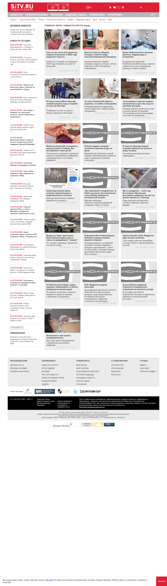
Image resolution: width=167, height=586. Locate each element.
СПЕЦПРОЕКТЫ (83, 361)
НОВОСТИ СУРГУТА (50, 365)
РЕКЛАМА (57, 14)
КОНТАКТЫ (116, 375)
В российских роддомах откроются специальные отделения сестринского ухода (138, 287)
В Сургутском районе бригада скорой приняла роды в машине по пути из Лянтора (62, 103)
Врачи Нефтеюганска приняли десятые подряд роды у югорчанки (138, 54)
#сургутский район (27, 20)
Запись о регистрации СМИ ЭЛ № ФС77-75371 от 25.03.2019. (86, 412)
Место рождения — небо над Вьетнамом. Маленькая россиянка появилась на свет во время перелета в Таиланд (139, 194)
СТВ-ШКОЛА (81, 384)
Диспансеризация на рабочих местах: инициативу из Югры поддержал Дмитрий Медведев (22, 142)
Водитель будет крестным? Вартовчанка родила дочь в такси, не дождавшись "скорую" (62, 238)
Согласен (161, 581)
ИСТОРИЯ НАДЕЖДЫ (85, 375)
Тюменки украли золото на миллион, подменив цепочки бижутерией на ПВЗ (23, 222)
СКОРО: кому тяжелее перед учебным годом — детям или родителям (22, 127)
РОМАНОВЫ (97, 14)
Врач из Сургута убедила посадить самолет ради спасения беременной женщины (100, 54)
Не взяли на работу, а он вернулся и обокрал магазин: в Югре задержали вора (22, 270)
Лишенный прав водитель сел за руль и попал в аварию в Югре (22, 318)
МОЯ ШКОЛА (81, 365)
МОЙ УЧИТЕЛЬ (82, 368)
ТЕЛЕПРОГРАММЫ (36, 14)
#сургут (13, 20)
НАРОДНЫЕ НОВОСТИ (85, 378)
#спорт (102, 20)
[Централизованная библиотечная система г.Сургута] (46, 391)
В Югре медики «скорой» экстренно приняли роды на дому (98, 148)
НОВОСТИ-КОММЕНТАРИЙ (53, 378)
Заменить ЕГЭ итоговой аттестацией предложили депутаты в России (23, 152)
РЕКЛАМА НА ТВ (17, 365)
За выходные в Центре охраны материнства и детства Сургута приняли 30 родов (138, 103)
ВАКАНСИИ (115, 371)
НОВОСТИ (16, 14)
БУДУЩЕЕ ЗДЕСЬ (76, 14)
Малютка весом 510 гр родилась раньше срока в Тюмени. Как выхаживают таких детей (62, 148)
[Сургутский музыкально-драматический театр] (91, 391)
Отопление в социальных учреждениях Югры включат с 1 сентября (23, 283)
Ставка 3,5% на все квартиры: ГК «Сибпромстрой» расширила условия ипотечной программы (22, 32)
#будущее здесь (83, 20)
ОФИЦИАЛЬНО (17, 333)
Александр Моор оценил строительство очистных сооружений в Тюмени (23, 257)
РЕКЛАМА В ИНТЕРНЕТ (19, 371)
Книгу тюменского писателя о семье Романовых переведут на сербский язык (23, 100)
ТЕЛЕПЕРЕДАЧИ (48, 361)
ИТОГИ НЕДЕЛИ (48, 368)
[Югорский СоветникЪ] (65, 391)
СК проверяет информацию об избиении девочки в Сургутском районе (23, 247)
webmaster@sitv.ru (65, 401)
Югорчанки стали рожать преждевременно (58, 337)
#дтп (95, 20)
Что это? (49, 580)
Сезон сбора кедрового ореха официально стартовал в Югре (22, 173)
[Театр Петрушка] (76, 391)
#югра (41, 20)
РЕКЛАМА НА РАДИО (18, 368)
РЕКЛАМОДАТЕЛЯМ (18, 361)
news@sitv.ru (63, 405)
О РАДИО (144, 361)
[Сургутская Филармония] (29, 391)
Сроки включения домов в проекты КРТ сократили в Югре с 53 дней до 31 (23, 234)
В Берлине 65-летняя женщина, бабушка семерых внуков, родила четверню (99, 238)
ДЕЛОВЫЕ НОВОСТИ (20, 26)
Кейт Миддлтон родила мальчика (95, 286)
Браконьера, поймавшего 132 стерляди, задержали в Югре (21, 199)
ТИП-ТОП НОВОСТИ (50, 375)
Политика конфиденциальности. (92, 407)
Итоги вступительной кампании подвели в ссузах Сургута (23, 74)
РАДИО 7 (143, 365)
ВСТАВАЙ (46, 371)
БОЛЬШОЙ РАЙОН (49, 381)
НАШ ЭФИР (144, 368)
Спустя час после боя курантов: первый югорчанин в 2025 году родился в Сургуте (62, 54)
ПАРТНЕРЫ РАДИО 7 (148, 371)
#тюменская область (55, 20)
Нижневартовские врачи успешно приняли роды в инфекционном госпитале (59, 193)
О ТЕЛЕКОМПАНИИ (119, 361)
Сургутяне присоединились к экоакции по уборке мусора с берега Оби (21, 47)
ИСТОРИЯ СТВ (117, 365)
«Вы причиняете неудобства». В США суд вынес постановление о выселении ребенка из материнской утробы (100, 194)
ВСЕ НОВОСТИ (16, 328)
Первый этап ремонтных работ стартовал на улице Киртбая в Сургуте (22, 87)
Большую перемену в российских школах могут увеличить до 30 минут (21, 186)
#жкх (110, 20)
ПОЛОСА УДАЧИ (82, 381)
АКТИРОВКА (115, 14)
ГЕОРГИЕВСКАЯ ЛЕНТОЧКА (87, 371)
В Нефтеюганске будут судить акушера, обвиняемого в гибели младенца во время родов (62, 287)
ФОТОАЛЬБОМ (117, 368)
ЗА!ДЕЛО (45, 384)
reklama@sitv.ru (64, 403)
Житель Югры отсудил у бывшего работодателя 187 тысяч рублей (22, 295)
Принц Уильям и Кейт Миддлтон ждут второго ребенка (138, 237)
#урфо (70, 20)
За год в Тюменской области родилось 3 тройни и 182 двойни (100, 102)
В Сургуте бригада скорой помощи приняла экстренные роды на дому (137, 148)
